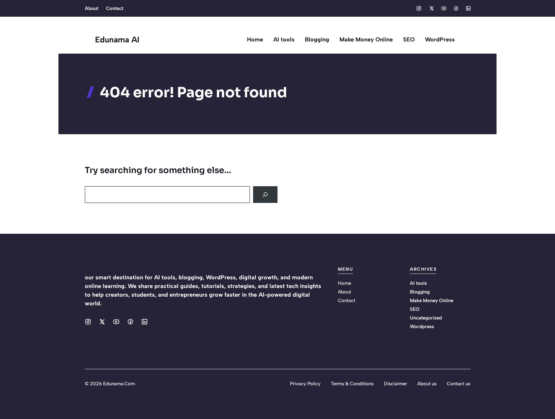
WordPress (440, 39)
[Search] (265, 194)
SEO (409, 39)
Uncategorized (426, 318)
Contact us (458, 384)
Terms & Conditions (352, 384)
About (91, 8)
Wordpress (422, 326)
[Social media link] (418, 8)
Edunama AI (117, 39)
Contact (114, 8)
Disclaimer (395, 384)
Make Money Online (366, 39)
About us (426, 384)
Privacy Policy (305, 384)
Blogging (317, 39)
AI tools (284, 39)
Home (255, 39)
